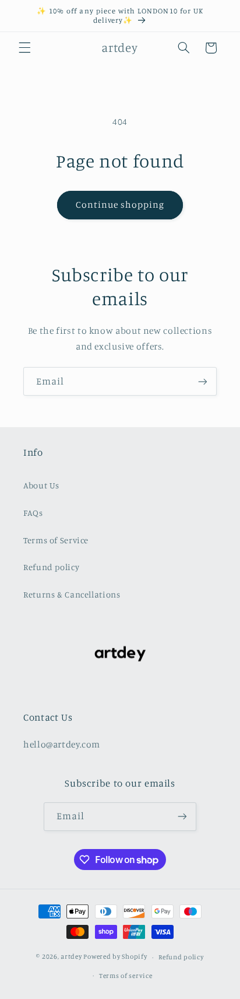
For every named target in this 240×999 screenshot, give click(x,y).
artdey (71, 957)
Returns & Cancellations (72, 594)
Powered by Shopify (115, 957)
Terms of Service (56, 540)
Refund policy (51, 567)
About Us (41, 485)
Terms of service (126, 976)
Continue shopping (120, 204)
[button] (24, 47)
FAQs (33, 513)
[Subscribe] (202, 381)
